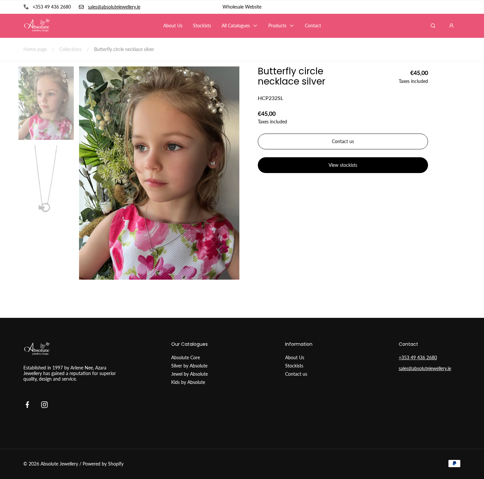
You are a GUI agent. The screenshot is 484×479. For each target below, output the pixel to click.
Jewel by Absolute (189, 374)
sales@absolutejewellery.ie (425, 368)
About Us (294, 357)
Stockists (294, 365)
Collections (70, 49)
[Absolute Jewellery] (36, 25)
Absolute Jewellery (59, 463)
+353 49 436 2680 (418, 357)
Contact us (296, 374)
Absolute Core (185, 357)
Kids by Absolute (188, 382)
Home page (35, 49)
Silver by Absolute (189, 365)
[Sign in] (451, 25)
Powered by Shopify (103, 463)
